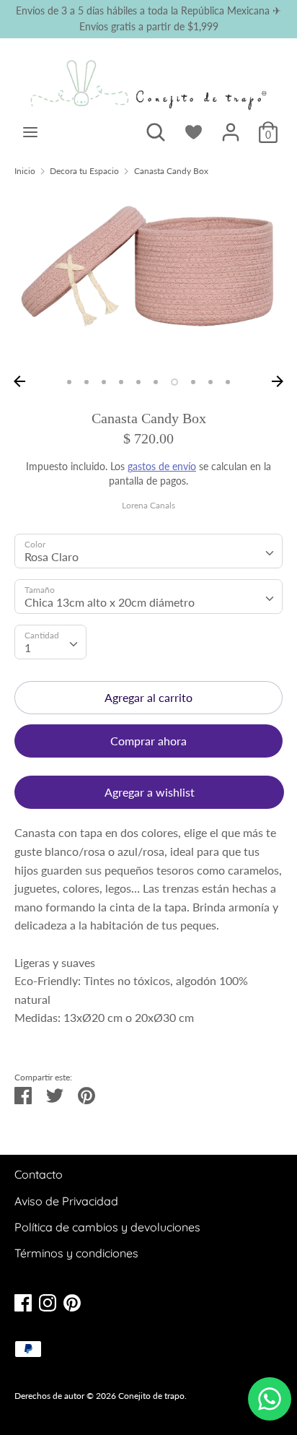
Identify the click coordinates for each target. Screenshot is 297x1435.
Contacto (38, 1174)
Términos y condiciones (76, 1253)
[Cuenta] (230, 127)
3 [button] (104, 382)
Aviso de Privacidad (66, 1201)
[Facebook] (23, 1301)
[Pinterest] (72, 1301)
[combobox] (148, 551)
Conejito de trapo (151, 1395)
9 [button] (210, 382)
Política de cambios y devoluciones (107, 1227)
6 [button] (156, 382)
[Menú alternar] (30, 132)
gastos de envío (162, 466)
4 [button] (121, 382)
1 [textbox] (28, 647)
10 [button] (228, 382)
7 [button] (174, 382)
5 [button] (138, 382)
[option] (148, 278)
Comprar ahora (148, 740)
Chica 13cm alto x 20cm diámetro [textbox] (110, 602)
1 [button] (69, 382)
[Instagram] (47, 1301)
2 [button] (86, 382)
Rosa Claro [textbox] (52, 556)
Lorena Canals (148, 505)
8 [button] (193, 382)
